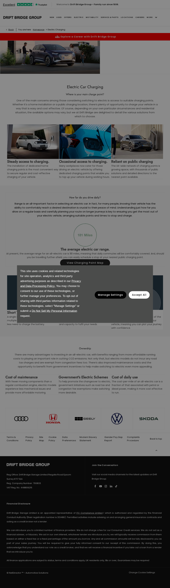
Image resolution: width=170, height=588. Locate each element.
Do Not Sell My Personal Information (54, 310)
